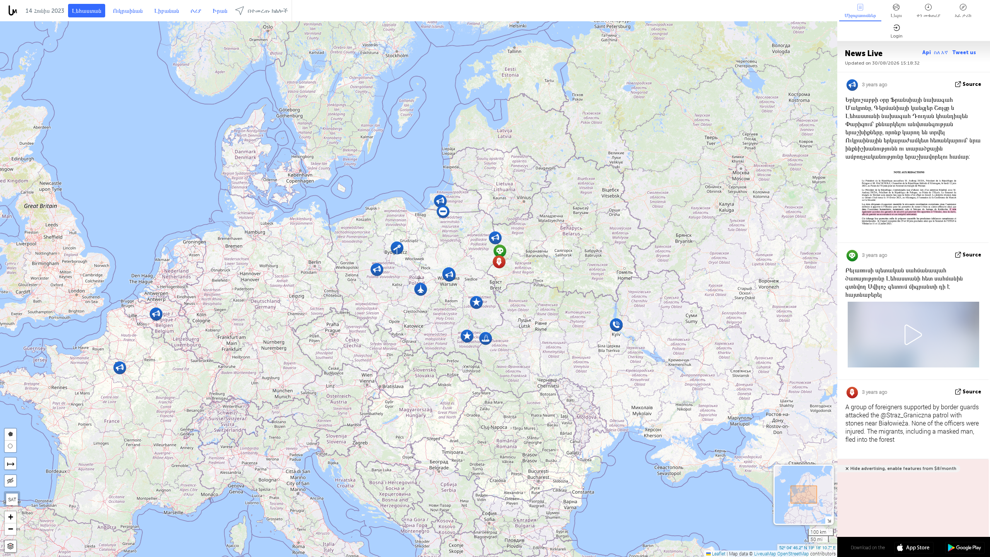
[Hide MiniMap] (829, 520)
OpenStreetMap (793, 553)
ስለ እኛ (941, 52)
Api (926, 52)
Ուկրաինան (128, 10)
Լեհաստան (86, 10)
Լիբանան (166, 10)
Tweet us (964, 52)
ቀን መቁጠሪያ (928, 15)
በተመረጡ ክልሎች (268, 10)
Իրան (220, 10)
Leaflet (718, 553)
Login (897, 36)
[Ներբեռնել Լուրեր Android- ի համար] (964, 548)
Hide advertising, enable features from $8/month (903, 468)
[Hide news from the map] (10, 481)
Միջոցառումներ (860, 15)
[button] (443, 211)
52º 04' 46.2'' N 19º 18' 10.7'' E (807, 547)
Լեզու (896, 15)
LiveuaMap (765, 553)
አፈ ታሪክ (963, 15)
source (972, 84)
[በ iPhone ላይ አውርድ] (914, 548)
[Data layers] (10, 546)
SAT (12, 499)
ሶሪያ (196, 10)
